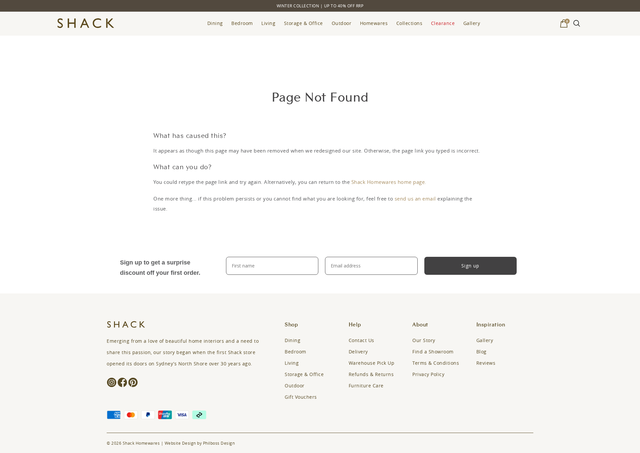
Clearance (443, 23)
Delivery (358, 351)
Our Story (423, 340)
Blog (481, 351)
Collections (409, 23)
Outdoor (342, 23)
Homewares (374, 23)
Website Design (180, 443)
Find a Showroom (433, 351)
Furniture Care (366, 385)
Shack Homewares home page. (388, 182)
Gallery (471, 23)
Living (268, 23)
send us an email (415, 198)
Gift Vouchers (301, 397)
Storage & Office (303, 23)
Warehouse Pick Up (372, 363)
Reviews (486, 363)
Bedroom (242, 23)
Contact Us (361, 340)
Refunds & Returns (371, 374)
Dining (215, 23)
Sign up (470, 265)
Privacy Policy (428, 374)
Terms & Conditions (435, 363)
